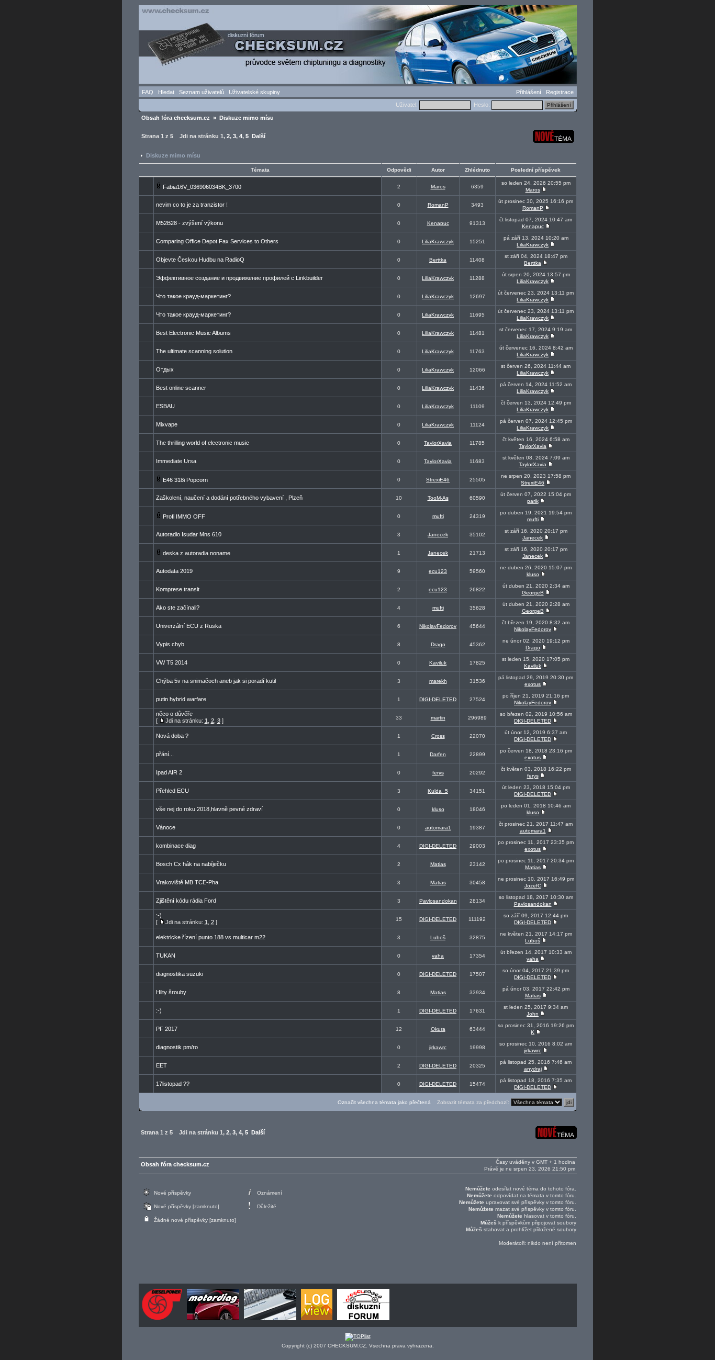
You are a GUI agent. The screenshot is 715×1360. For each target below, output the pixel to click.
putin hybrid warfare (181, 699)
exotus (532, 684)
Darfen (438, 754)
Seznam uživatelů (201, 92)
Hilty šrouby (171, 992)
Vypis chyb (170, 644)
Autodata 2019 (174, 571)
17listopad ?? (172, 1084)
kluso (533, 574)
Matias (438, 864)
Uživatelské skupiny (254, 92)
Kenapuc (438, 223)
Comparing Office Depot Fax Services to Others (217, 241)
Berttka (437, 260)
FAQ (147, 92)
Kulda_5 (438, 791)
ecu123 (438, 571)
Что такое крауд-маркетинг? (193, 296)
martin (438, 718)
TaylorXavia (438, 443)
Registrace (560, 92)
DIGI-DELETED (437, 699)
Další (258, 136)
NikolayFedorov (437, 626)
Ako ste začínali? (177, 607)
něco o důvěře (174, 714)
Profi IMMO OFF (184, 516)
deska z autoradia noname (196, 553)
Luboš (437, 937)
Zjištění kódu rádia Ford (186, 900)
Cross (438, 736)
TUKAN (165, 955)
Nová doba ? (172, 736)
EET (161, 1065)
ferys (438, 772)
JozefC (532, 886)
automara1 (438, 827)
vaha (438, 956)
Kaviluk (437, 663)
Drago (438, 644)
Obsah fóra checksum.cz (175, 118)
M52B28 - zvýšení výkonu (189, 223)
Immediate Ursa (176, 461)
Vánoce (165, 827)
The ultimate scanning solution (194, 351)
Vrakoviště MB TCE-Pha (187, 882)
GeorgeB (533, 592)
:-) (159, 915)
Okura (438, 1029)
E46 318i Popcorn (185, 480)
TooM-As (438, 498)
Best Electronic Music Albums (193, 333)
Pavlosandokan (438, 901)
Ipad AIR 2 (169, 772)
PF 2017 (166, 1029)
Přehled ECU (172, 791)
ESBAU (165, 406)
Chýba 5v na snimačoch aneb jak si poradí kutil (216, 681)
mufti (438, 516)
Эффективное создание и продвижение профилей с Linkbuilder (239, 278)
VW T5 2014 (171, 662)
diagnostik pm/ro (177, 1047)
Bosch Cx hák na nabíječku (191, 864)
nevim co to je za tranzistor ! (192, 204)
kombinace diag (176, 845)
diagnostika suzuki (179, 974)
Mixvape (166, 424)
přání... (165, 754)
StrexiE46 (438, 479)
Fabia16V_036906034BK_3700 (202, 187)
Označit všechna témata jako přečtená (384, 1102)
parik (533, 501)
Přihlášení (528, 92)
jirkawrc (437, 1047)
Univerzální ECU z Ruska (188, 626)
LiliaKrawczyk (438, 241)
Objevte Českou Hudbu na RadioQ (200, 259)
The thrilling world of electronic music (202, 443)
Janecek (438, 534)
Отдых (165, 369)
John (533, 1014)
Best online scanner (181, 388)
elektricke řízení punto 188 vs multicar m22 (210, 937)
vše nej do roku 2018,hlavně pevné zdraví (209, 809)
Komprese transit (177, 589)
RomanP (438, 205)
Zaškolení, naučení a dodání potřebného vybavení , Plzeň (229, 497)
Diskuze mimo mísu (246, 118)
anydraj (533, 1069)
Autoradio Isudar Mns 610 (188, 534)
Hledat (166, 92)
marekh (438, 681)
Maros (438, 186)
